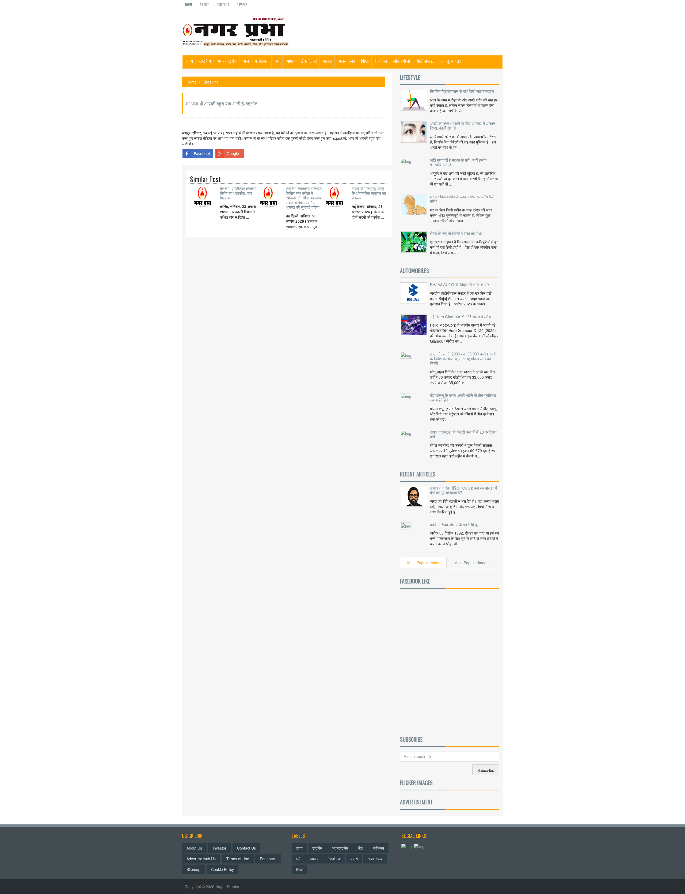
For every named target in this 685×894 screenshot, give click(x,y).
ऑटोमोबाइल (425, 60)
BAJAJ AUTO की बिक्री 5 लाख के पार (459, 284)
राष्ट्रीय (205, 60)
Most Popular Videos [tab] (424, 562)
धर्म (277, 60)
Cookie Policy (222, 869)
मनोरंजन (262, 60)
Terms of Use (237, 858)
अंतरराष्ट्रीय (227, 60)
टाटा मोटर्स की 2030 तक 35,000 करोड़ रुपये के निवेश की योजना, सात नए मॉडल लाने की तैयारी (463, 359)
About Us (194, 848)
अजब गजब (346, 60)
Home (188, 4)
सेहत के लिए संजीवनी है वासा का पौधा (456, 233)
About (204, 4)
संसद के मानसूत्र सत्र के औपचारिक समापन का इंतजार (369, 193)
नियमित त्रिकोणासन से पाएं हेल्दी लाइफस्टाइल (462, 91)
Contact (222, 4)
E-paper (242, 4)
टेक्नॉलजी (309, 60)
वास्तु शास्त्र (451, 60)
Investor (219, 848)
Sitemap (193, 869)
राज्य (189, 60)
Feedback (268, 858)
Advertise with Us (201, 858)
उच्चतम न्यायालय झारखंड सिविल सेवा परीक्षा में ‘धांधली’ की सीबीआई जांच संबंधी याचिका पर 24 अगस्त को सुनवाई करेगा (304, 198)
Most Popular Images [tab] (472, 562)
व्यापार (290, 60)
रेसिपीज (381, 60)
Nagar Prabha (227, 886)
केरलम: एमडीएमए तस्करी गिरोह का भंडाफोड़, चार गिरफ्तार (238, 193)
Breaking (211, 82)
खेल (245, 60)
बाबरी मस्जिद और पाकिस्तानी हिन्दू (453, 524)
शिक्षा (365, 60)
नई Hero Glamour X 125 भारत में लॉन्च (460, 317)
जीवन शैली (401, 60)
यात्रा (327, 60)
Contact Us (246, 848)
